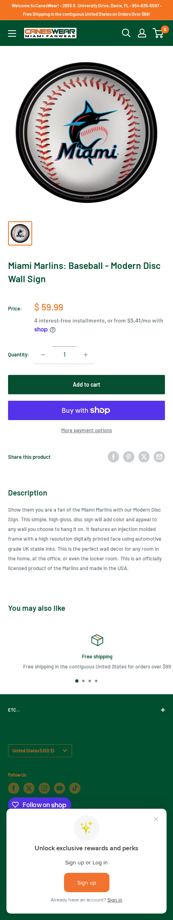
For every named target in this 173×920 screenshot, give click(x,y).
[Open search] (126, 33)
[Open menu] (12, 33)
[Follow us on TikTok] (74, 788)
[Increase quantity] (85, 354)
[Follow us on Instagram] (44, 788)
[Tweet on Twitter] (144, 456)
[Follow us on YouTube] (59, 788)
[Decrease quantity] (43, 354)
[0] (158, 33)
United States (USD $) (33, 750)
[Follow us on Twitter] (29, 788)
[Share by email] (159, 456)
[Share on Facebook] (113, 456)
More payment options (86, 430)
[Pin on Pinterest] (128, 456)
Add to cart (86, 384)
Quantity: (18, 354)
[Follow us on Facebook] (13, 788)
